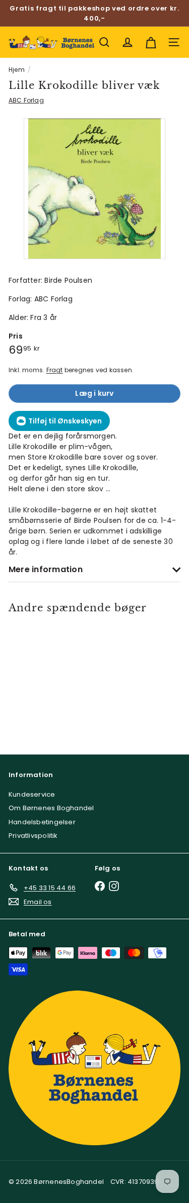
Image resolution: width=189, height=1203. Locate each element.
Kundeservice (32, 794)
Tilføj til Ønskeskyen (65, 421)
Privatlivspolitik (33, 835)
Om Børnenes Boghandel (51, 808)
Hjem (17, 69)
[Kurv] (150, 42)
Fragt (54, 370)
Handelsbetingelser (42, 822)
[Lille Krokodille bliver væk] (43, 678)
